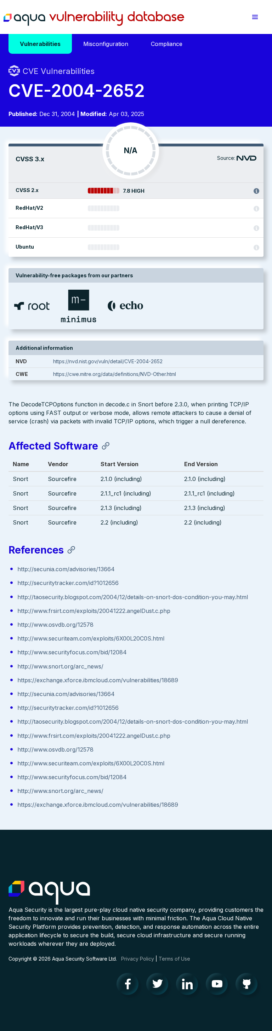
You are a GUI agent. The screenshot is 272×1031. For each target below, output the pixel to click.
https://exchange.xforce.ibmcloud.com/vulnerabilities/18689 (97, 680)
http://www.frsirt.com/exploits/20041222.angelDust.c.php (93, 610)
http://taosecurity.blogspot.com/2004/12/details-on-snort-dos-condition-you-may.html (132, 597)
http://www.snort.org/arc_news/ (60, 666)
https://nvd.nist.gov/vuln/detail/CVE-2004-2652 (108, 361)
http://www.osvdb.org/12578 (55, 624)
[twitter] (159, 986)
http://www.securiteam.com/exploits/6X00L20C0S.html (90, 638)
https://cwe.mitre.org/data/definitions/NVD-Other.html (114, 374)
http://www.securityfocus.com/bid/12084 (72, 652)
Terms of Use (174, 959)
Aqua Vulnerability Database (94, 19)
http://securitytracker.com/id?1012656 (68, 582)
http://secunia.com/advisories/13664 (66, 569)
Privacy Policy (137, 959)
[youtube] (219, 986)
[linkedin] (189, 986)
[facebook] (129, 986)
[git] (249, 986)
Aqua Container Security (49, 893)
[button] (255, 17)
